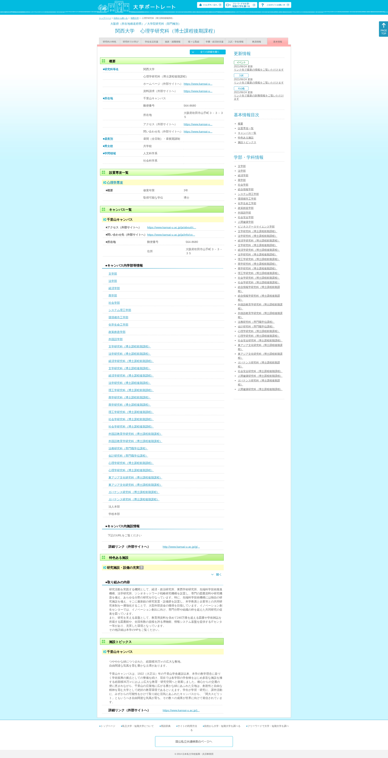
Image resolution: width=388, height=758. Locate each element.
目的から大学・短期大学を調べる (222, 726)
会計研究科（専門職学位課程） (128, 455)
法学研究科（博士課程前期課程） (130, 353)
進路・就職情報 (172, 41)
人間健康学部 (246, 221)
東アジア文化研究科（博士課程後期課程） (135, 477)
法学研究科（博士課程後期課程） (130, 382)
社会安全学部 (246, 217)
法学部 (113, 281)
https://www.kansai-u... (198, 83)
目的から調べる (121, 18)
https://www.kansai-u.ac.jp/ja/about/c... (171, 227)
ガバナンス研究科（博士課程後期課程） (134, 499)
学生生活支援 (151, 41)
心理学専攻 (115, 182)
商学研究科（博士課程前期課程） (130, 397)
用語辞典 (166, 726)
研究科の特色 (109, 41)
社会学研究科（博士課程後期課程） (131, 426)
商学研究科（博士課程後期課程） (130, 404)
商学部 (113, 295)
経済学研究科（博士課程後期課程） (131, 375)
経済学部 (114, 288)
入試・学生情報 (236, 41)
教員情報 (256, 41)
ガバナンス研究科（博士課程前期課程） (134, 492)
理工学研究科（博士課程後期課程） (131, 412)
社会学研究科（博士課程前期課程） (131, 419)
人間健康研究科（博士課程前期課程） (260, 375)
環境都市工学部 (118, 317)
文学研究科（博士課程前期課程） (130, 346)
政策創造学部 (117, 331)
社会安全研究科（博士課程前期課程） (260, 340)
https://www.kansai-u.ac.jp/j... (181, 710)
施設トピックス (247, 142)
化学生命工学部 (118, 324)
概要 (240, 123)
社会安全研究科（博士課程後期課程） (260, 371)
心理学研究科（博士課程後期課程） (131, 470)
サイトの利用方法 (187, 726)
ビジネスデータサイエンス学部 (256, 226)
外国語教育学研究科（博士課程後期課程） (135, 441)
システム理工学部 (120, 310)
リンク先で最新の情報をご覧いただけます (259, 69)
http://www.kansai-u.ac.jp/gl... (181, 546)
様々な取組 (193, 41)
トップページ (105, 18)
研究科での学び (130, 41)
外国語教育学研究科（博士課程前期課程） (135, 433)
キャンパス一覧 (247, 132)
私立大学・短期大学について (138, 726)
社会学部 (114, 302)
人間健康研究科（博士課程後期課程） (260, 389)
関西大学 (135, 18)
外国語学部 (116, 339)
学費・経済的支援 (215, 41)
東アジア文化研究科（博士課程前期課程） (135, 484)
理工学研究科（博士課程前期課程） (131, 390)
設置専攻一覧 (246, 128)
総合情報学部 (246, 189)
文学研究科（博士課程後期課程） (130, 368)
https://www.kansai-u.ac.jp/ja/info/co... (171, 234)
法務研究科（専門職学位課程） (128, 448)
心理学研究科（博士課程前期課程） (131, 463)
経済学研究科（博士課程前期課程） (131, 361)
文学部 (113, 273)
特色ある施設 (246, 137)
